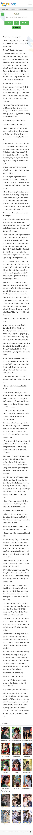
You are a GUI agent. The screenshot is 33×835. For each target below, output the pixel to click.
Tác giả (26, 832)
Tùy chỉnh (16, 27)
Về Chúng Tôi (14, 832)
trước (9, 23)
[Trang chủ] (1, 9)
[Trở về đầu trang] (30, 832)
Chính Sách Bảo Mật (6, 832)
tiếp (23, 23)
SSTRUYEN (8, 4)
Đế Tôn (16, 14)
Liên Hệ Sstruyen (21, 832)
